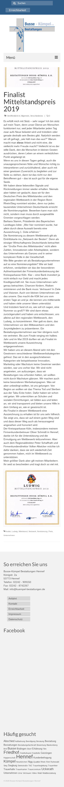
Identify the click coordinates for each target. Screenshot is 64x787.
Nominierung (42, 531)
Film (44, 749)
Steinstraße (23, 765)
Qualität (36, 762)
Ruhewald (54, 762)
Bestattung (50, 741)
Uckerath (47, 769)
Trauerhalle (9, 769)
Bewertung (41, 745)
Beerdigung (31, 741)
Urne (20, 773)
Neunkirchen (21, 762)
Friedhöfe (36, 753)
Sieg (5, 765)
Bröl (5, 749)
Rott (48, 762)
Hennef (24, 756)
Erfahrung (37, 748)
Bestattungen (10, 745)
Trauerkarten (21, 769)
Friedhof (11, 752)
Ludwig (15, 531)
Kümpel (9, 761)
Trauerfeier (53, 765)
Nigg (30, 761)
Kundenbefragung (42, 757)
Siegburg (12, 765)
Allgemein (25, 116)
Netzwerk (32, 531)
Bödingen (21, 748)
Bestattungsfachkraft (27, 745)
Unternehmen (9, 535)
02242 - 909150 (22, 582)
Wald (40, 773)
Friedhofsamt (25, 753)
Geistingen (46, 753)
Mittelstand (23, 531)
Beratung (40, 741)
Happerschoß (9, 758)
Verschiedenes (36, 116)
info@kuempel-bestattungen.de (27, 589)
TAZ (30, 765)
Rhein (43, 762)
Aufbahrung (20, 741)
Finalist (8, 531)
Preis (51, 531)
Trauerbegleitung (40, 765)
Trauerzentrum (34, 769)
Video (34, 773)
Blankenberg (52, 745)
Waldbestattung (49, 773)
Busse (12, 748)
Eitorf (29, 749)
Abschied (9, 741)
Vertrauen (27, 773)
